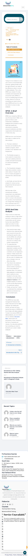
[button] (8, 40)
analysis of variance (12, 279)
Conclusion (11, 55)
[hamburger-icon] (23, 7)
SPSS (18, 338)
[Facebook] (3, 504)
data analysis (17, 336)
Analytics (8, 336)
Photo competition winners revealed (15, 419)
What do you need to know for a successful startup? (16, 426)
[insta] (7, 504)
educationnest (10, 338)
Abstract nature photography (14, 434)
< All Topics (10, 28)
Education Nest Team (12, 391)
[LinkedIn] (10, 504)
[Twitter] (5, 504)
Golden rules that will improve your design (16, 412)
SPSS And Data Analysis (14, 52)
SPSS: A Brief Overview (14, 49)
